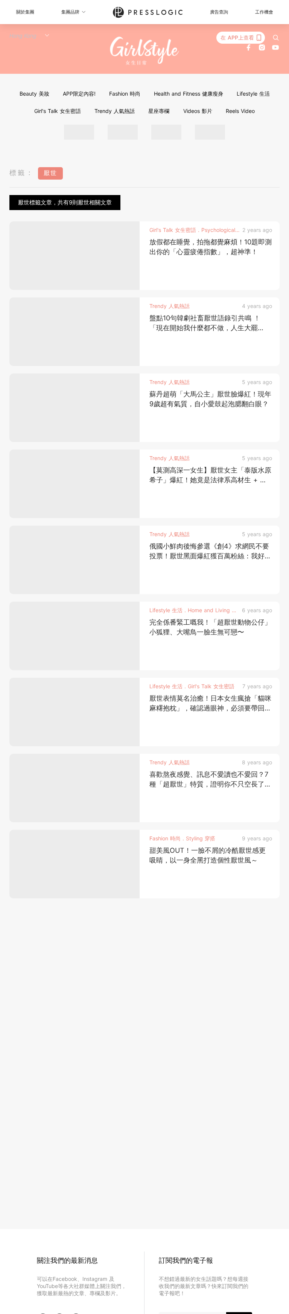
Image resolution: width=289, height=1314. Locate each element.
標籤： (21, 173)
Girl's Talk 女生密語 (57, 111)
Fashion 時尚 (124, 93)
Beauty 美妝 (34, 93)
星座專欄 (158, 111)
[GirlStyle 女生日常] (144, 51)
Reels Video (240, 111)
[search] (275, 37)
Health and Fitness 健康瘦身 (188, 93)
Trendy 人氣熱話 (114, 111)
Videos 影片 (197, 111)
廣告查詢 (219, 12)
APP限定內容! (79, 93)
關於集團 (25, 12)
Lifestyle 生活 (253, 93)
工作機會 (264, 12)
